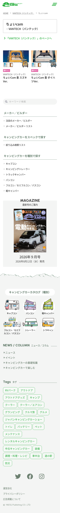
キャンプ (35, 397)
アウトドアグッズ (15, 397)
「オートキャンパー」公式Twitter (18, 476)
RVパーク (10, 390)
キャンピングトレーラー (18, 169)
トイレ (9, 426)
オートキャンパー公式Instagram (42, 476)
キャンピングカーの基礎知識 (21, 362)
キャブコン (11, 163)
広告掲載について (12, 499)
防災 (7, 463)
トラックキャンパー (15, 174)
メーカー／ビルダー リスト (19, 126)
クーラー (10, 405)
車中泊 (36, 456)
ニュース (10, 352)
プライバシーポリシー (14, 493)
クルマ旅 (30, 412)
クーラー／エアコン (31, 405)
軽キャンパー (12, 190)
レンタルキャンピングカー (20, 441)
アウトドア (27, 390)
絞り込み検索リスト (15, 144)
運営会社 (7, 488)
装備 (37, 448)
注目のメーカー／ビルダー (19, 120)
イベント (10, 357)
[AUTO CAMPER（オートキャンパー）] (12, 4)
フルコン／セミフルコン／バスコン (23, 185)
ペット (38, 426)
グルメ (43, 412)
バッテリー (23, 426)
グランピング (12, 412)
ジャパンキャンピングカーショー (23, 419)
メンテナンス (12, 434)
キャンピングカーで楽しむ (20, 367)
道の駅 (48, 456)
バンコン (10, 179)
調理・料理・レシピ (16, 456)
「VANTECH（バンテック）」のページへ (29, 38)
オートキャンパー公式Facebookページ (30, 476)
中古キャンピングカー (17, 448)
